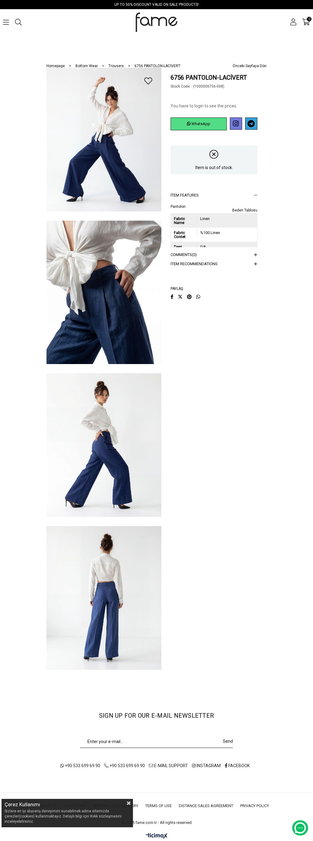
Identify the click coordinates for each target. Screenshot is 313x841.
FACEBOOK (238, 765)
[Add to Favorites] (148, 81)
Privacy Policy (254, 805)
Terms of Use (158, 805)
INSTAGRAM (208, 765)
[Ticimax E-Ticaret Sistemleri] (157, 836)
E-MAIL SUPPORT (170, 765)
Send (228, 741)
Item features (185, 195)
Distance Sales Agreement (206, 805)
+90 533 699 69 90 (82, 765)
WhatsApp (200, 123)
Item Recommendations (194, 264)
